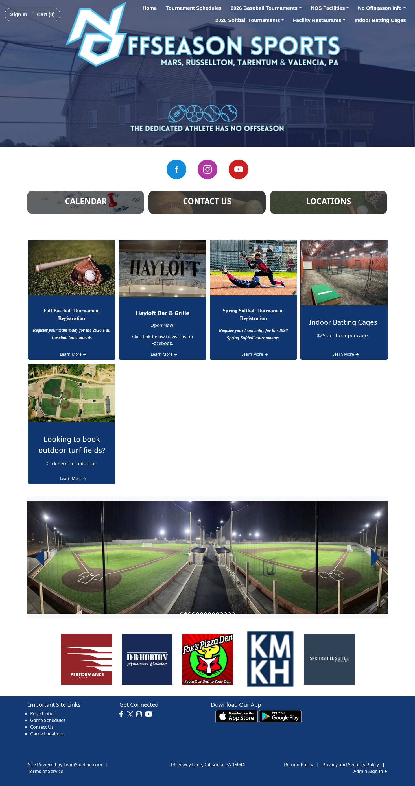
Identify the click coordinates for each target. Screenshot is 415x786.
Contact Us (42, 727)
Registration (43, 713)
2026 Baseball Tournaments (264, 8)
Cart (46, 14)
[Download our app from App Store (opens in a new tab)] (236, 716)
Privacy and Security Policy (350, 764)
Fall (47, 310)
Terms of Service (45, 771)
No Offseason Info (380, 8)
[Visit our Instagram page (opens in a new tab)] (140, 714)
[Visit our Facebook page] (176, 169)
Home (150, 8)
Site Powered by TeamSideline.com (65, 764)
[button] (39, 557)
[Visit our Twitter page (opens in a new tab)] (131, 714)
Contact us (207, 201)
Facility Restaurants (317, 20)
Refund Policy (298, 764)
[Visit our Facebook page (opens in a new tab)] (122, 714)
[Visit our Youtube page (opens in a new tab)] (150, 714)
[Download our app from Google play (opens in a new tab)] (280, 716)
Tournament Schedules (194, 8)
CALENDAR (86, 201)
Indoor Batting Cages (380, 20)
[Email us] (207, 169)
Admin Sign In (369, 771)
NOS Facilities (328, 8)
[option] (207, 557)
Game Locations (47, 734)
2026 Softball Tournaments (247, 20)
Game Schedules (48, 720)
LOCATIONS (328, 201)
